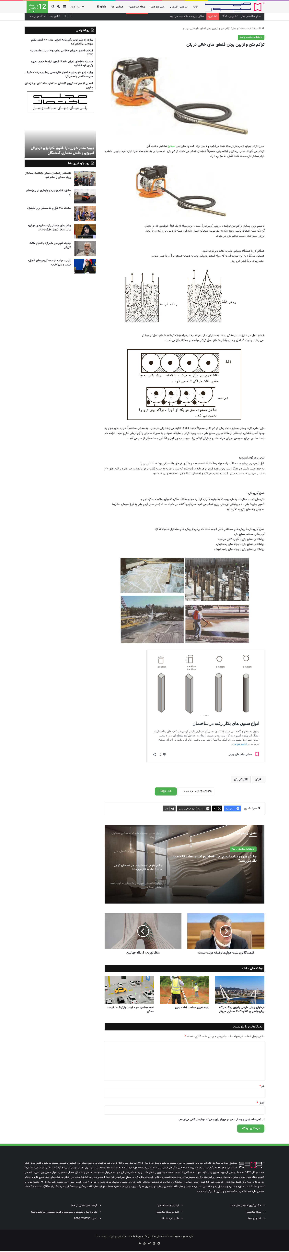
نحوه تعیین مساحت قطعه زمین (192, 1007)
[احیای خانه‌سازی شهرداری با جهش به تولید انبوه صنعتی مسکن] (184, 864)
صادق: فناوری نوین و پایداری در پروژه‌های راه (48, 192)
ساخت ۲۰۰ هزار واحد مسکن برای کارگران (49, 208)
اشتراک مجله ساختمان (167, 1212)
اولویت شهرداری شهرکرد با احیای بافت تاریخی (50, 245)
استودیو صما (157, 7)
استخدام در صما (37, 16)
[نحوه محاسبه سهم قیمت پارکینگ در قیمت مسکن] (129, 990)
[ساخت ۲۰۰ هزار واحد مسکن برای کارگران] (85, 213)
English (101, 7)
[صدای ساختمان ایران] (234, 7)
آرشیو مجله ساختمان (168, 1206)
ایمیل (260, 1103)
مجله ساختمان (137, 7)
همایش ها (117, 7)
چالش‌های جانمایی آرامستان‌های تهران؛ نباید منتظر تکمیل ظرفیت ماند (49, 228)
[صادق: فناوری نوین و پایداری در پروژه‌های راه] (85, 196)
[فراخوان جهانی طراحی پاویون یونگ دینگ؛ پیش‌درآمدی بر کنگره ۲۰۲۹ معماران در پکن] (239, 990)
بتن (257, 779)
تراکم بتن (240, 779)
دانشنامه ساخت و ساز (243, 28)
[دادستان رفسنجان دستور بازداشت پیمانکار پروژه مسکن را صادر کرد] (85, 178)
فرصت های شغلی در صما (84, 1206)
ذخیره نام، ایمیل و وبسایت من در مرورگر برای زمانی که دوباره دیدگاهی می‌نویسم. (220, 1120)
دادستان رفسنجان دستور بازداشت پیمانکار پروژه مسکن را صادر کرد (48, 175)
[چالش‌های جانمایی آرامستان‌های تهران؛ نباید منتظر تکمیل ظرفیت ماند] (85, 231)
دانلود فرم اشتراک (170, 1219)
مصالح (171, 146)
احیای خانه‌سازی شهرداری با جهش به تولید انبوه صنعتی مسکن (218, 859)
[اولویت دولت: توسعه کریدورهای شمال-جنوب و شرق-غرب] (85, 266)
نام (262, 1086)
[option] (184, 864)
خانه (195, 7)
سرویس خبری (180, 7)
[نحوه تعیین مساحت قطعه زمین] (184, 990)
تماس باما (55, 16)
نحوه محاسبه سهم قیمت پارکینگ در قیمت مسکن (131, 1009)
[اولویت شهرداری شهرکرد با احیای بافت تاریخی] (85, 248)
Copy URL (166, 791)
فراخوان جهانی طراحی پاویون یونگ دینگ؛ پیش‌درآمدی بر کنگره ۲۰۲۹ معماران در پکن (241, 1009)
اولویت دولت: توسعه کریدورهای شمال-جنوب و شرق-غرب (49, 263)
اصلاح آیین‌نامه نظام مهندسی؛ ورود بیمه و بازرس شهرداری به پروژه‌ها (169, 16)
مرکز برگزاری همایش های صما (246, 1206)
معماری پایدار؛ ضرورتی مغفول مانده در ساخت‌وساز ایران (67, 150)
